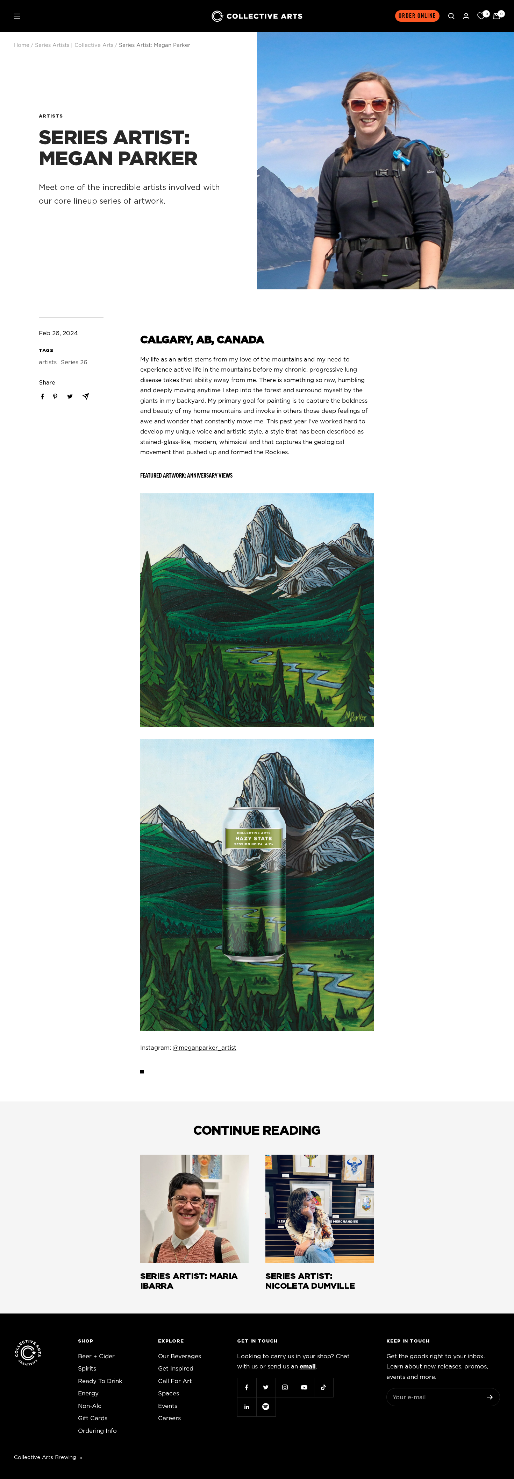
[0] (481, 16)
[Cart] (496, 16)
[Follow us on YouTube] (304, 1387)
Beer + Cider (96, 1356)
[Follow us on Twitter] (266, 1387)
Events (167, 1406)
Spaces (168, 1393)
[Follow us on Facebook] (246, 1387)
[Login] (466, 16)
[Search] (451, 16)
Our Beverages (179, 1356)
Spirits (87, 1369)
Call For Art (175, 1381)
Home (21, 45)
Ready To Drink (100, 1381)
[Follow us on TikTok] (323, 1387)
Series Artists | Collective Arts (74, 45)
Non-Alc (89, 1406)
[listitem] (42, 397)
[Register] (490, 1397)
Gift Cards (92, 1418)
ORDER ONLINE (417, 16)
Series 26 (74, 362)
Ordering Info (97, 1431)
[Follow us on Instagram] (285, 1387)
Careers (169, 1418)
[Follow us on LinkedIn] (246, 1406)
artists (51, 116)
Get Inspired (175, 1369)
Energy (88, 1393)
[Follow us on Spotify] (266, 1406)
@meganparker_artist (204, 1048)
